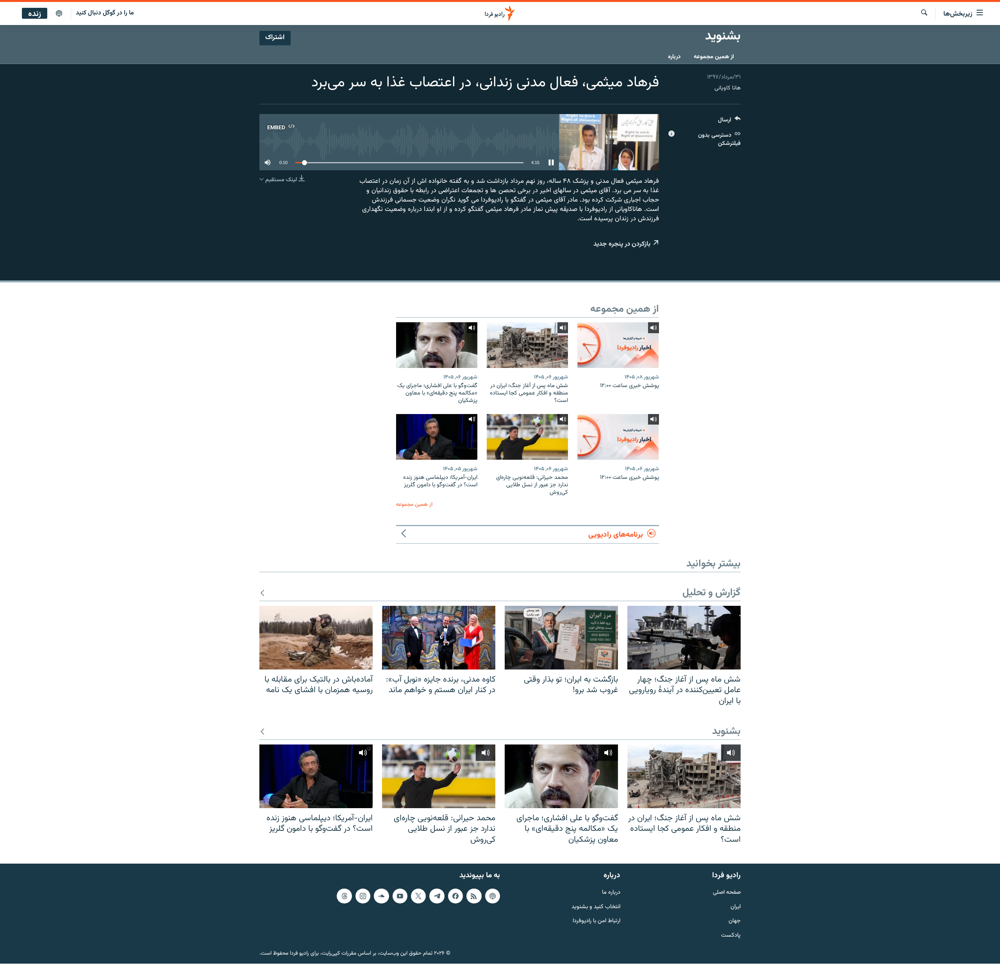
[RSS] (473, 896)
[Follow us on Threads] (344, 896)
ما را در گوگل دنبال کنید (105, 13)
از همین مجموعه (714, 56)
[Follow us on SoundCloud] (381, 896)
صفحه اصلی (727, 893)
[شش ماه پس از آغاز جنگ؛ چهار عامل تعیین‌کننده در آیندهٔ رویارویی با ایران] (684, 637)
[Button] (729, 121)
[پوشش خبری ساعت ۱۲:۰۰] (618, 345)
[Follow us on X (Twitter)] (418, 896)
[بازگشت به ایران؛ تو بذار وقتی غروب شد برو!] (561, 637)
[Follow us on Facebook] (455, 896)
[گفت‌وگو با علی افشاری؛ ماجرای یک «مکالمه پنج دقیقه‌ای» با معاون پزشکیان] (436, 345)
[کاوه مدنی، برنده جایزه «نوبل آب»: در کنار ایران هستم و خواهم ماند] (438, 637)
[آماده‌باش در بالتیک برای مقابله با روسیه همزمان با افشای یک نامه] (316, 637)
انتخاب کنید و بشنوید (595, 907)
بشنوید (726, 732)
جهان (735, 922)
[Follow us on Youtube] (400, 896)
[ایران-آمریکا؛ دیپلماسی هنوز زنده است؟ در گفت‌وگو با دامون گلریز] (436, 437)
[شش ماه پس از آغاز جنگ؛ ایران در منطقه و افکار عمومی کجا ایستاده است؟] (527, 345)
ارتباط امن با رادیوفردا (596, 922)
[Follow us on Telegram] (436, 896)
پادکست (731, 936)
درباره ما (611, 893)
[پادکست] (59, 14)
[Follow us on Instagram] (362, 896)
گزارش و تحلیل (711, 593)
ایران (735, 907)
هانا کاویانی (727, 88)
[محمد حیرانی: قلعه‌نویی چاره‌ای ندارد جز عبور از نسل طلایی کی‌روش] (527, 437)
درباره (674, 56)
